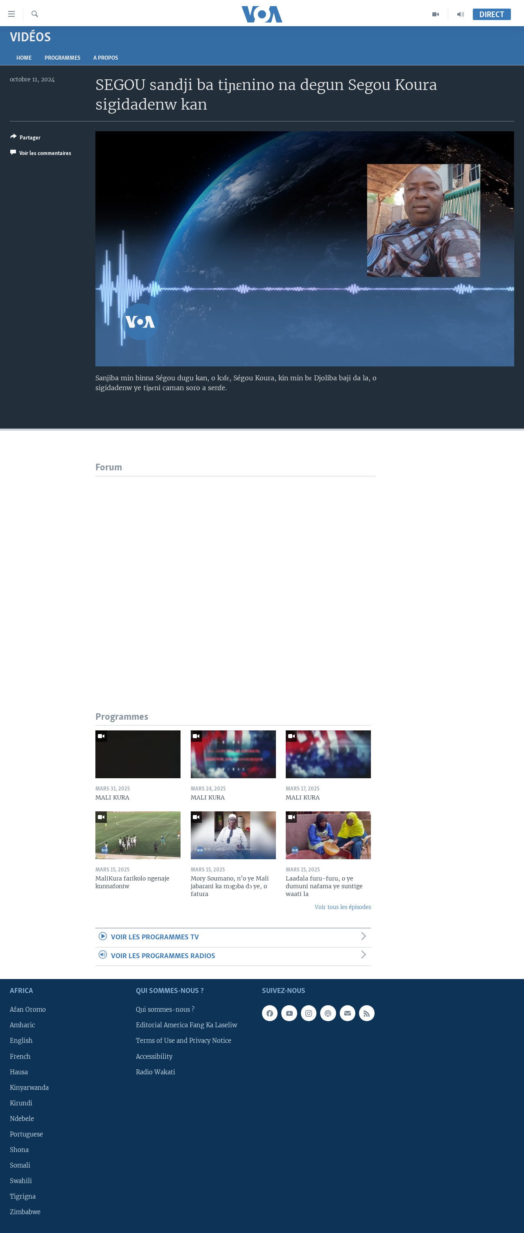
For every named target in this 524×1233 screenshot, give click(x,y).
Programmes (62, 58)
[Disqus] (235, 578)
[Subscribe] (347, 1013)
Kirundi (21, 1103)
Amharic (22, 1025)
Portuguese (26, 1134)
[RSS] (367, 1013)
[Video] (435, 14)
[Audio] (460, 14)
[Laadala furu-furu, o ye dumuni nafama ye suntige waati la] (328, 835)
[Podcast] (328, 1013)
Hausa (19, 1072)
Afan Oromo (28, 1009)
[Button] (25, 139)
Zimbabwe (25, 1212)
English (21, 1041)
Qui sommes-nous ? (165, 1009)
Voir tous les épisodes (343, 907)
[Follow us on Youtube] (289, 1013)
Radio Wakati (155, 1072)
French (20, 1056)
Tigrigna (23, 1196)
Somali (20, 1165)
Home (24, 58)
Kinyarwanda (29, 1088)
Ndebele (22, 1119)
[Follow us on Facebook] (270, 1013)
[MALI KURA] (138, 754)
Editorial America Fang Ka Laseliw (186, 1025)
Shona (19, 1150)
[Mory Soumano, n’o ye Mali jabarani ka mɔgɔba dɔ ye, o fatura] (233, 835)
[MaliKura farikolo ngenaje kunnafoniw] (138, 835)
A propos (105, 58)
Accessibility (154, 1056)
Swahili (21, 1181)
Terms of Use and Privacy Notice (183, 1041)
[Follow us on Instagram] (308, 1013)
